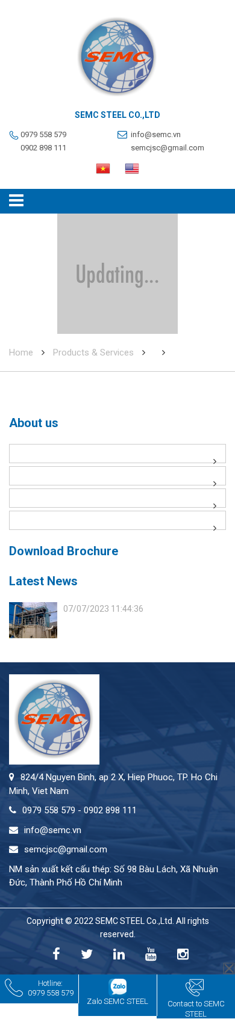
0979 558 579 (43, 134)
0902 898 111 (43, 147)
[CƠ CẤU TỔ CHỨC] (117, 498)
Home (21, 352)
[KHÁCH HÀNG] (117, 520)
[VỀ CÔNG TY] (117, 453)
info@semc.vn (156, 134)
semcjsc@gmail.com (167, 147)
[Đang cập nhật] (117, 475)
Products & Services (93, 352)
